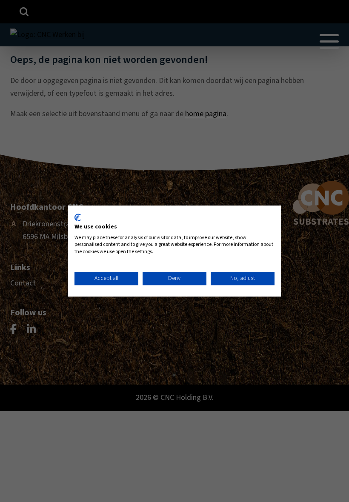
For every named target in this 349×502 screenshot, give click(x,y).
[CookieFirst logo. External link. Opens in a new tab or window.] (77, 217)
